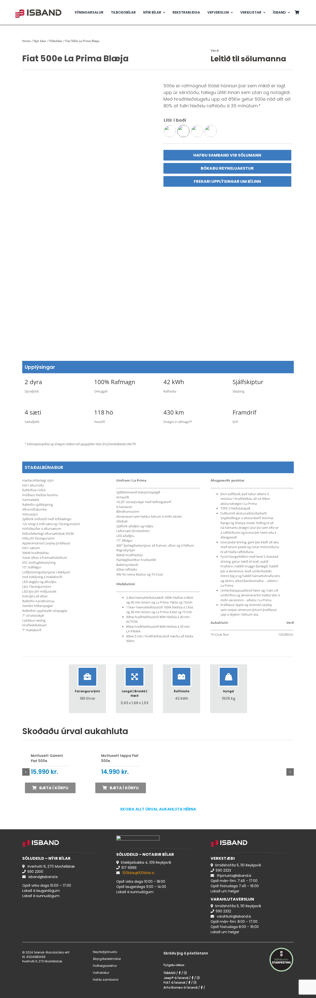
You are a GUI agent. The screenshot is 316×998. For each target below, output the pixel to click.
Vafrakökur (101, 973)
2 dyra (33, 382)
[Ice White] (183, 131)
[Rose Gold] (210, 131)
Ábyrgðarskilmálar (107, 959)
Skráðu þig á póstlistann (185, 953)
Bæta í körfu (53, 788)
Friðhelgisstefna (105, 966)
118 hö (103, 412)
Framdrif (244, 412)
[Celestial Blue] (170, 131)
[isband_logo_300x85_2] (38, 7)
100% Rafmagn (114, 382)
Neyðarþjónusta (105, 952)
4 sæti (33, 412)
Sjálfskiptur (248, 382)
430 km (173, 412)
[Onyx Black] (197, 131)
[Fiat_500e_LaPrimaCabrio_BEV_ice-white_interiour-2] (89, 212)
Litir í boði (175, 120)
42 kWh (173, 382)
